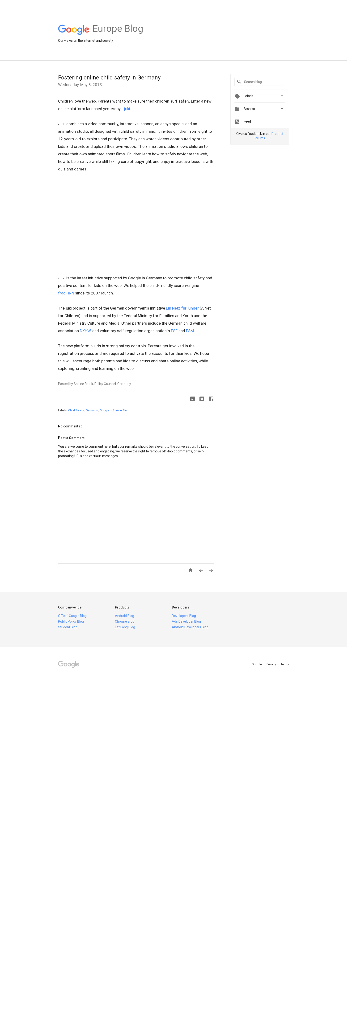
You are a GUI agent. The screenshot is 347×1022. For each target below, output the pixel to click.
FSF (174, 330)
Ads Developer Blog (186, 621)
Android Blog (124, 616)
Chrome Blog (124, 621)
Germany (92, 410)
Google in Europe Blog (114, 410)
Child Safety (76, 410)
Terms (285, 664)
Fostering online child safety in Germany (109, 77)
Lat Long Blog (125, 627)
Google (257, 664)
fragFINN (66, 293)
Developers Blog (184, 616)
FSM (190, 330)
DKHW (85, 330)
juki (127, 108)
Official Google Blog (72, 616)
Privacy (272, 664)
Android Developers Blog (190, 627)
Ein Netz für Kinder (183, 308)
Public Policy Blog (71, 621)
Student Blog (67, 627)
